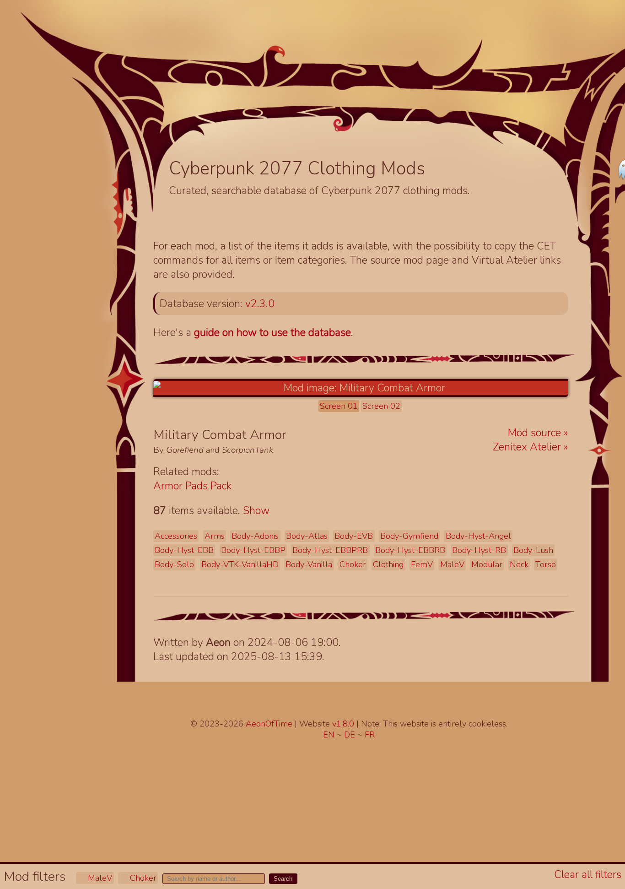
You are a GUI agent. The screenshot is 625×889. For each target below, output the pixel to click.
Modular (486, 564)
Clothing (388, 564)
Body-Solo (174, 564)
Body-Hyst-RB (479, 550)
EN (330, 734)
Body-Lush (533, 550)
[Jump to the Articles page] (217, 99)
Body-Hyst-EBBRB (410, 550)
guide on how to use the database (272, 332)
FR (370, 734)
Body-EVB (353, 536)
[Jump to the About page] (530, 110)
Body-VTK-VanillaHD (240, 564)
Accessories (176, 536)
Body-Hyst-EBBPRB (330, 550)
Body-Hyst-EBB (184, 550)
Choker (142, 878)
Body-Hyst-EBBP (253, 550)
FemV (422, 564)
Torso (545, 564)
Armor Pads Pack (192, 486)
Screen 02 (381, 406)
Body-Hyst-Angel (478, 536)
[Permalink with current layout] (297, 435)
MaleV (99, 878)
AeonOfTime (269, 723)
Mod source (536, 433)
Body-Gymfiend (409, 536)
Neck (519, 564)
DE (350, 734)
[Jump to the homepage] (343, 80)
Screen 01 (339, 406)
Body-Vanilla (309, 564)
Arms (215, 536)
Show (256, 511)
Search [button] (283, 878)
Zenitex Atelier (528, 447)
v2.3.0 (260, 304)
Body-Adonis (255, 536)
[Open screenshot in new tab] (360, 388)
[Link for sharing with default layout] (311, 435)
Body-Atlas (307, 536)
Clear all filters (587, 874)
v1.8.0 (344, 723)
